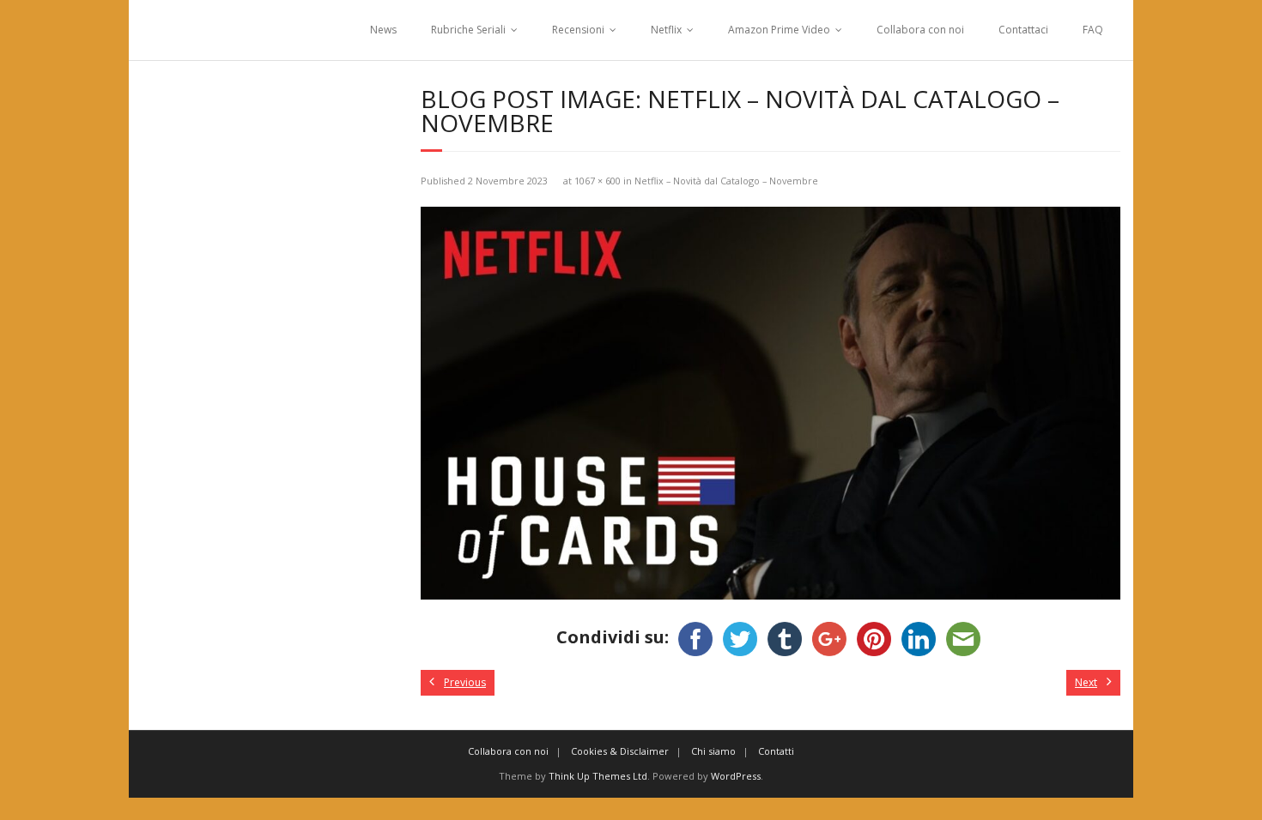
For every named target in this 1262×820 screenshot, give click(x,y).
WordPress (736, 775)
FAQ (1093, 29)
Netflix (666, 29)
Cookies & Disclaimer (620, 751)
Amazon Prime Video (779, 29)
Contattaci (1023, 29)
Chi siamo (713, 751)
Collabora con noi (920, 29)
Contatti (776, 751)
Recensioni (578, 29)
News (383, 29)
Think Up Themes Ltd (598, 775)
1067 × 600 (597, 180)
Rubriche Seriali (468, 29)
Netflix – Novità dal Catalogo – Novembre (726, 180)
